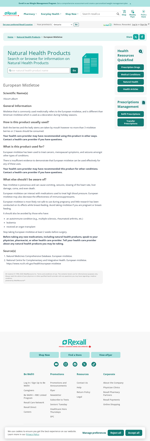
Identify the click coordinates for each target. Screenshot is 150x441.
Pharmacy (29, 14)
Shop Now (70, 14)
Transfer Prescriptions (130, 122)
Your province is (44, 24)
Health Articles (130, 89)
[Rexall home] (11, 14)
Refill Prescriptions (130, 114)
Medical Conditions (130, 74)
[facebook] (75, 364)
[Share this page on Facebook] (142, 36)
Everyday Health (50, 14)
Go (76, 24)
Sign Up (143, 25)
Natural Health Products (28, 37)
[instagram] (65, 364)
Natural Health (130, 81)
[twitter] (84, 364)
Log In (134, 25)
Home (10, 37)
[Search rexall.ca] (118, 14)
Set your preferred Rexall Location (18, 25)
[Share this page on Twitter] (135, 36)
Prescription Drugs (130, 67)
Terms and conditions (44, 274)
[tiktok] (93, 364)
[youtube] (56, 364)
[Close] (130, 4)
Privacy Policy (32, 434)
